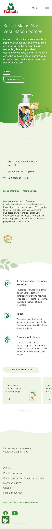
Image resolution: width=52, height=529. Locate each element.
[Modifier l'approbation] (5, 519)
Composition (30, 190)
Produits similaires (21, 370)
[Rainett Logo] (11, 8)
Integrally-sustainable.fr (24, 502)
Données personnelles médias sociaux (23, 478)
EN (37, 8)
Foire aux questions (13, 492)
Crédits (7, 468)
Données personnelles (15, 473)
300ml (6, 71)
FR (33, 8)
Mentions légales (12, 482)
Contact (7, 487)
